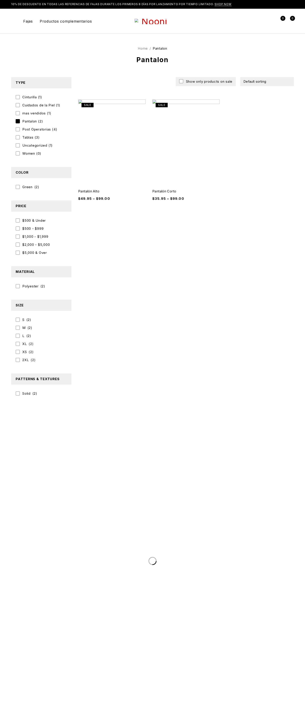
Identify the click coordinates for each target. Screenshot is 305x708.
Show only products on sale (209, 81)
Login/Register (270, 21)
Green (27, 187)
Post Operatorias (39, 129)
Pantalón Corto (164, 191)
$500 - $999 (33, 228)
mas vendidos (36, 113)
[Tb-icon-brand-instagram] (17, 685)
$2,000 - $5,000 (36, 244)
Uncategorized (37, 145)
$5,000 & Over (34, 253)
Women (31, 153)
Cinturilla (32, 97)
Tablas (31, 137)
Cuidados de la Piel (41, 105)
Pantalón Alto (88, 191)
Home (143, 48)
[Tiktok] (28, 685)
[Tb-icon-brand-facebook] (5, 685)
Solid (26, 393)
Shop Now (223, 4)
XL (24, 344)
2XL (25, 360)
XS (24, 352)
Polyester (30, 286)
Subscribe (288, 601)
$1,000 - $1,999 (35, 236)
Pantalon (32, 121)
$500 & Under (34, 220)
